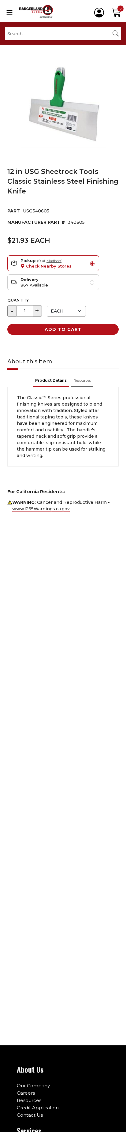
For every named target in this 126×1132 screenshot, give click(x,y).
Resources (29, 1100)
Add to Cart (63, 329)
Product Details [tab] (51, 380)
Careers (26, 1093)
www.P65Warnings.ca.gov (41, 509)
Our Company (33, 1086)
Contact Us (30, 1115)
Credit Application (38, 1108)
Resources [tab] (82, 380)
